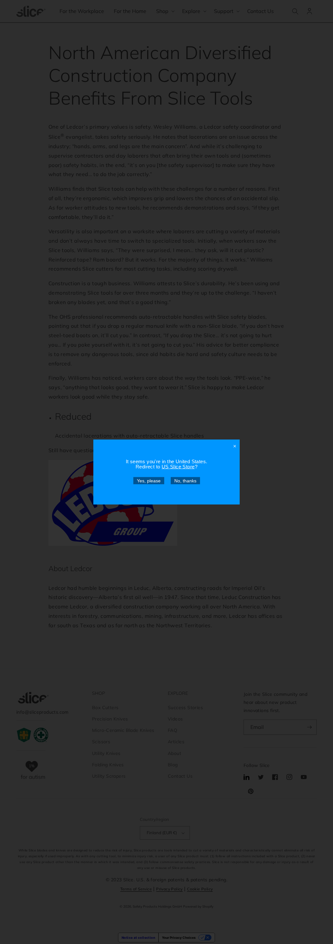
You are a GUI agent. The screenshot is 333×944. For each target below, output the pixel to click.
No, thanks (185, 480)
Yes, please (149, 480)
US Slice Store (178, 466)
